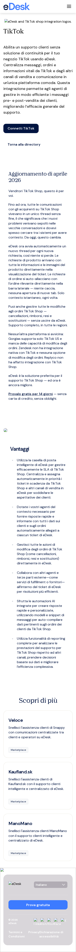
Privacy (33, 932)
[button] (21, 128)
